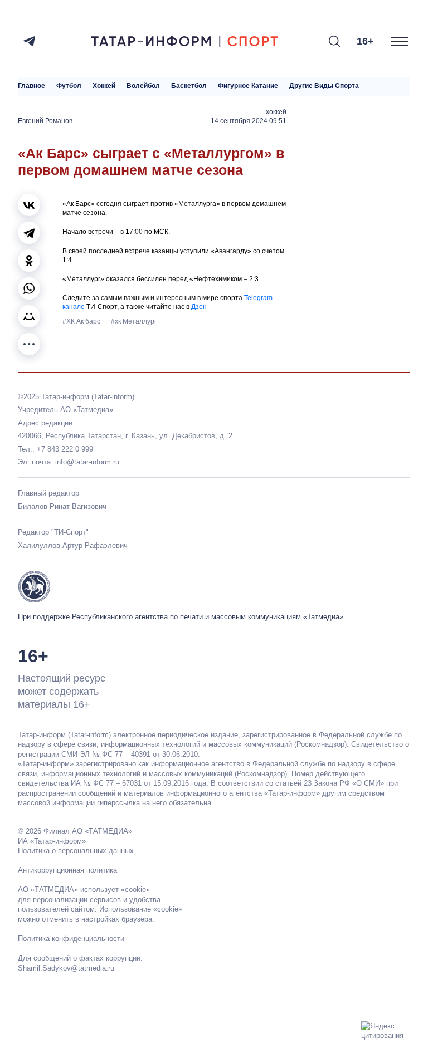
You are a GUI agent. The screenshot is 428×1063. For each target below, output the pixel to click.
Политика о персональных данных (76, 850)
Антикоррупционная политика (67, 870)
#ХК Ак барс (82, 321)
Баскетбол (189, 86)
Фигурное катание (248, 86)
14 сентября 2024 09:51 (248, 121)
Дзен (199, 307)
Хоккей (104, 86)
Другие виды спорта (324, 86)
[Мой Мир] (29, 316)
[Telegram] (29, 41)
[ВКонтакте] (29, 205)
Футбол (68, 86)
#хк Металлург (134, 321)
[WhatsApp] (29, 288)
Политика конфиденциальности (71, 938)
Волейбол (143, 86)
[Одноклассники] (29, 260)
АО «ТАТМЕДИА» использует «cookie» (84, 889)
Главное (31, 86)
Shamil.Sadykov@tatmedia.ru (66, 968)
